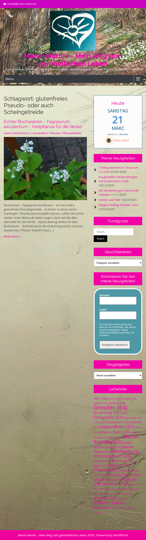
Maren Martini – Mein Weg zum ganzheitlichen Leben (73, 59)
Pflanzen (54, 133)
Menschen (122, 461)
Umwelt (105, 498)
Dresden (110, 407)
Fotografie (108, 417)
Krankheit (104, 432)
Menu (10, 79)
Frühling (99, 422)
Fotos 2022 (133, 418)
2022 (111, 398)
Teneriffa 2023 (129, 489)
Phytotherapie (113, 475)
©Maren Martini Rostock (110, 505)
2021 (100, 398)
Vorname (104, 295)
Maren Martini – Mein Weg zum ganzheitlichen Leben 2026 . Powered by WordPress (73, 535)
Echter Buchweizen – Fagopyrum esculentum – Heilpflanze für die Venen (43, 124)
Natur (119, 465)
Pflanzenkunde (71, 133)
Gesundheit (40, 133)
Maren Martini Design (113, 445)
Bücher (100, 403)
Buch (130, 398)
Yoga (122, 498)
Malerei (115, 437)
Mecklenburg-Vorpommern (117, 453)
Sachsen (114, 484)
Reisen (111, 479)
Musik (101, 466)
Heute (118, 103)
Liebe (135, 432)
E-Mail (103, 309)
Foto (123, 413)
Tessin (124, 493)
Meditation (102, 461)
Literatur (100, 437)
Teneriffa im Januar (105, 494)
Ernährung (106, 412)
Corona (116, 403)
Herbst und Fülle (109, 200)
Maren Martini (116, 439)
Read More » (12, 236)
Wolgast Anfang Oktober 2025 (118, 205)
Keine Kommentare (16, 133)
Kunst (121, 431)
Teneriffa (112, 489)
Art (119, 398)
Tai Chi (99, 489)
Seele (133, 484)
